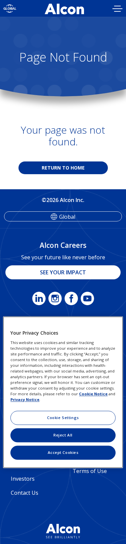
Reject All (63, 435)
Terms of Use (90, 471)
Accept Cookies (63, 452)
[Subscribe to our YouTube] (87, 300)
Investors (23, 478)
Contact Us (24, 492)
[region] (63, 392)
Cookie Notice (93, 394)
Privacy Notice (24, 399)
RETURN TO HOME (63, 167)
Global (67, 216)
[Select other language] (9, 8)
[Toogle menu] (117, 9)
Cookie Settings (63, 417)
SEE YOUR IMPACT (63, 272)
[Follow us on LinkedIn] (39, 300)
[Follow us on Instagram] (55, 300)
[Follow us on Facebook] (71, 300)
